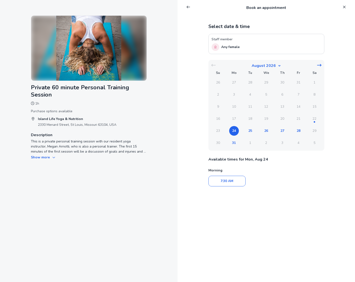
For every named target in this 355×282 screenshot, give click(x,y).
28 (298, 130)
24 (234, 130)
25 (250, 130)
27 (282, 130)
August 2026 (264, 65)
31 (234, 143)
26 (266, 130)
